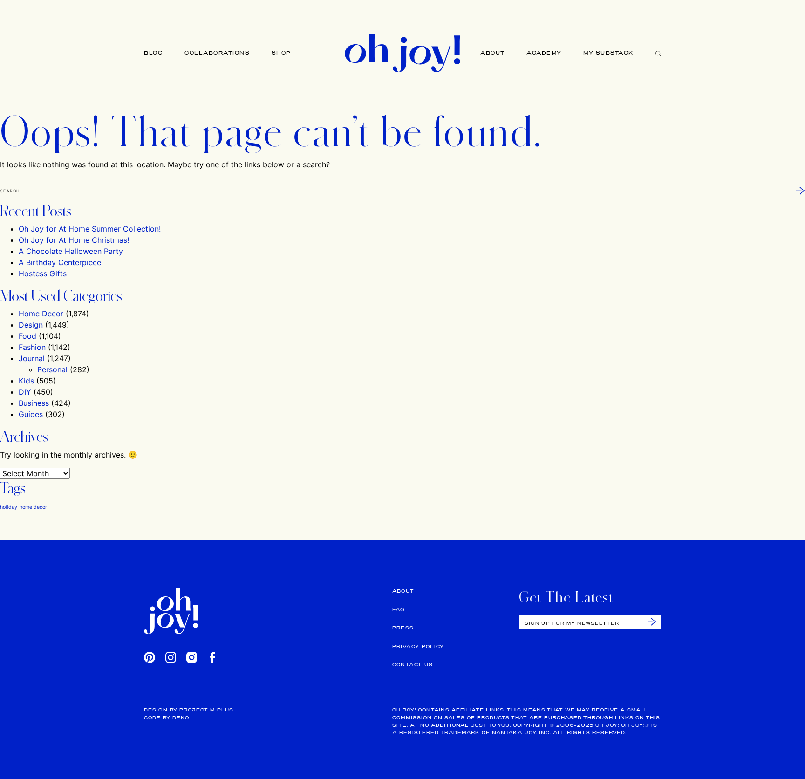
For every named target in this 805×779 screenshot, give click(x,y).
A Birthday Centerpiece (60, 262)
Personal (52, 369)
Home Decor (41, 313)
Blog (153, 52)
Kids (26, 380)
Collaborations (217, 52)
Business (34, 403)
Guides (31, 414)
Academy (544, 52)
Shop (281, 52)
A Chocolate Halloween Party (71, 251)
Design (31, 324)
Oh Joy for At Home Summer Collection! (90, 228)
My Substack (608, 52)
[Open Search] (658, 53)
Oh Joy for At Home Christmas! (74, 240)
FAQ (398, 609)
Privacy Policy (418, 646)
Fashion (32, 347)
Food (27, 336)
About (492, 52)
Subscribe (652, 622)
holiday (8, 507)
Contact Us (412, 664)
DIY (25, 391)
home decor (33, 507)
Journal (32, 358)
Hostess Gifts (43, 273)
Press (403, 627)
